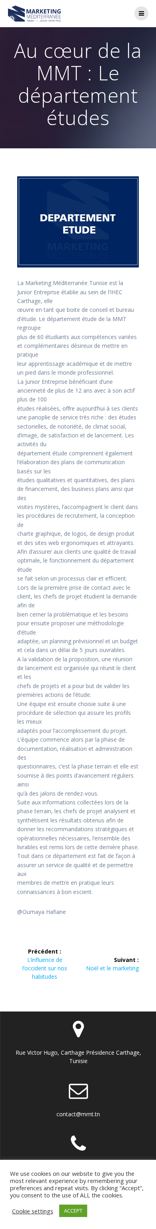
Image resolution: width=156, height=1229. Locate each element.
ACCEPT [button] (73, 1210)
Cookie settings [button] (32, 1211)
